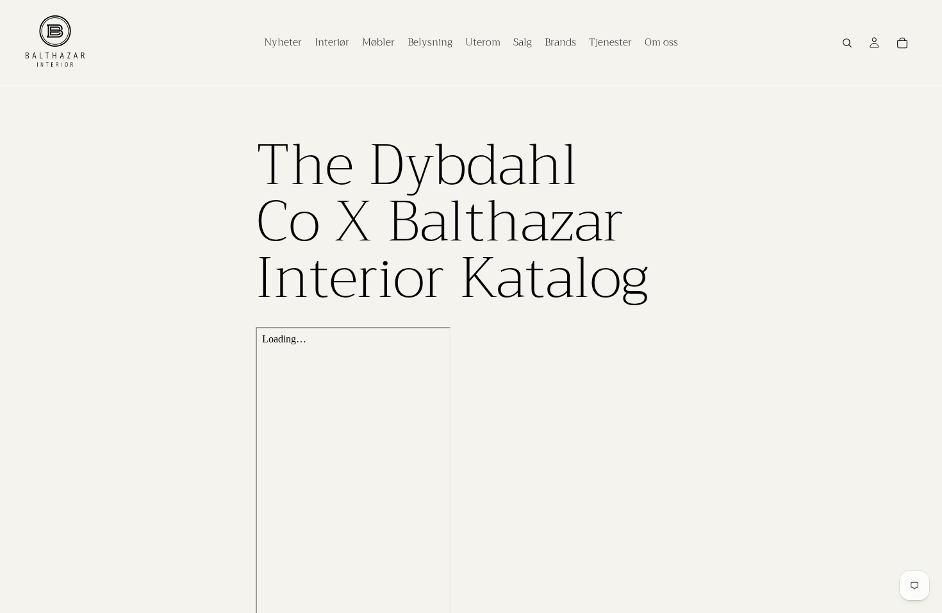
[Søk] (847, 43)
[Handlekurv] (902, 43)
